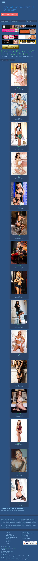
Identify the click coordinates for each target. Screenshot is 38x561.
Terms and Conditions (28, 533)
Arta (19, 117)
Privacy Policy (26, 532)
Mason (19, 443)
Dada (19, 295)
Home (8, 532)
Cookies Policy (26, 538)
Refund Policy (26, 535)
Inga (19, 354)
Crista (19, 265)
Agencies (8, 534)
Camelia (18, 206)
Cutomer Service (26, 537)
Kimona (19, 384)
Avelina (19, 146)
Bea (19, 176)
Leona (19, 413)
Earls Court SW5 (19, 89)
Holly (18, 324)
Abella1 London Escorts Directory (19, 8)
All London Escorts (11, 537)
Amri (18, 87)
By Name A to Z (5, 60)
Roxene (19, 502)
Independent (10, 535)
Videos (8, 540)
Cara (19, 235)
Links (7, 543)
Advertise (9, 538)
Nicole (19, 473)
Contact (8, 541)
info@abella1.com (10, 548)
